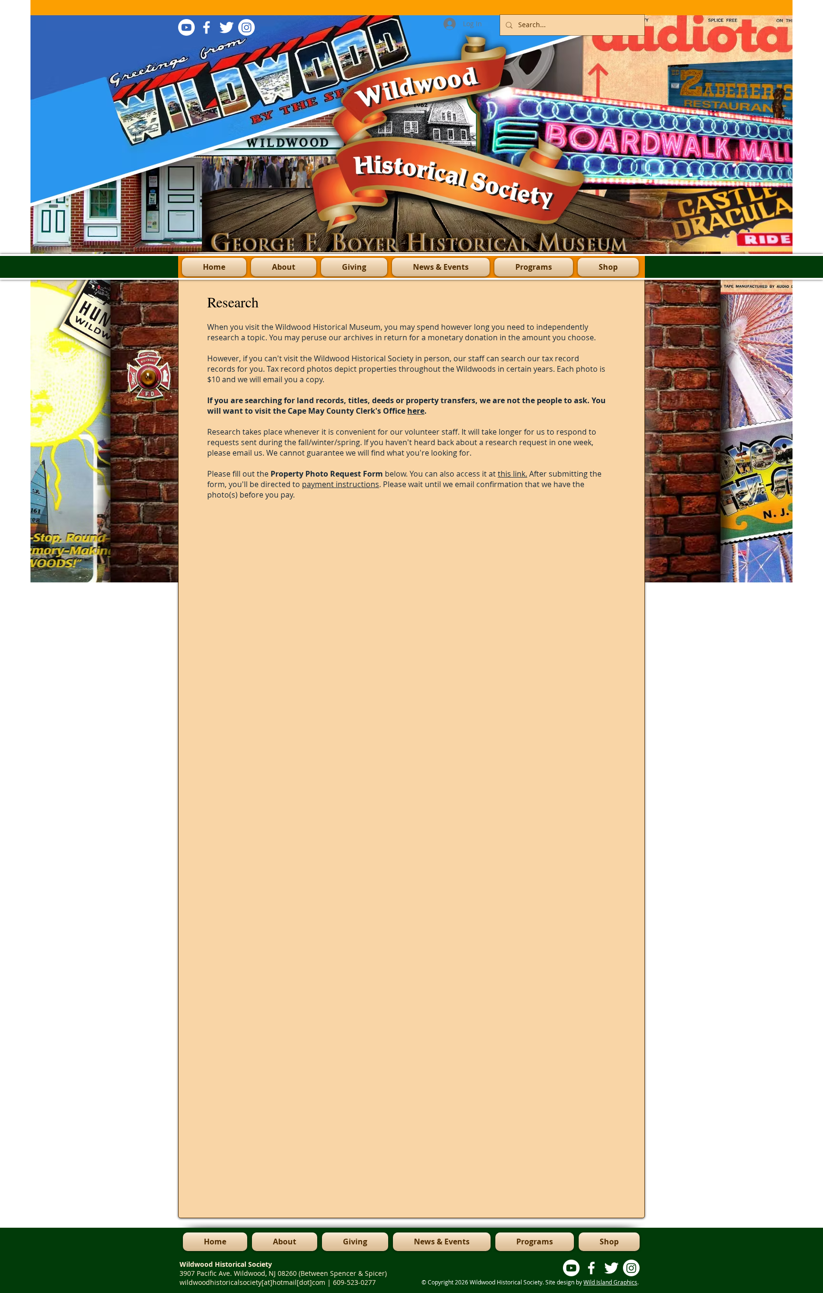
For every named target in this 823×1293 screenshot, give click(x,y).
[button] (533, 267)
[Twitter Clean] (226, 27)
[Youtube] (186, 27)
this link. (512, 473)
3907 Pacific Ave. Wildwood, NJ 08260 (239, 1273)
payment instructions (340, 484)
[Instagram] (246, 27)
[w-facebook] (206, 27)
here (415, 411)
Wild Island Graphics (610, 1282)
